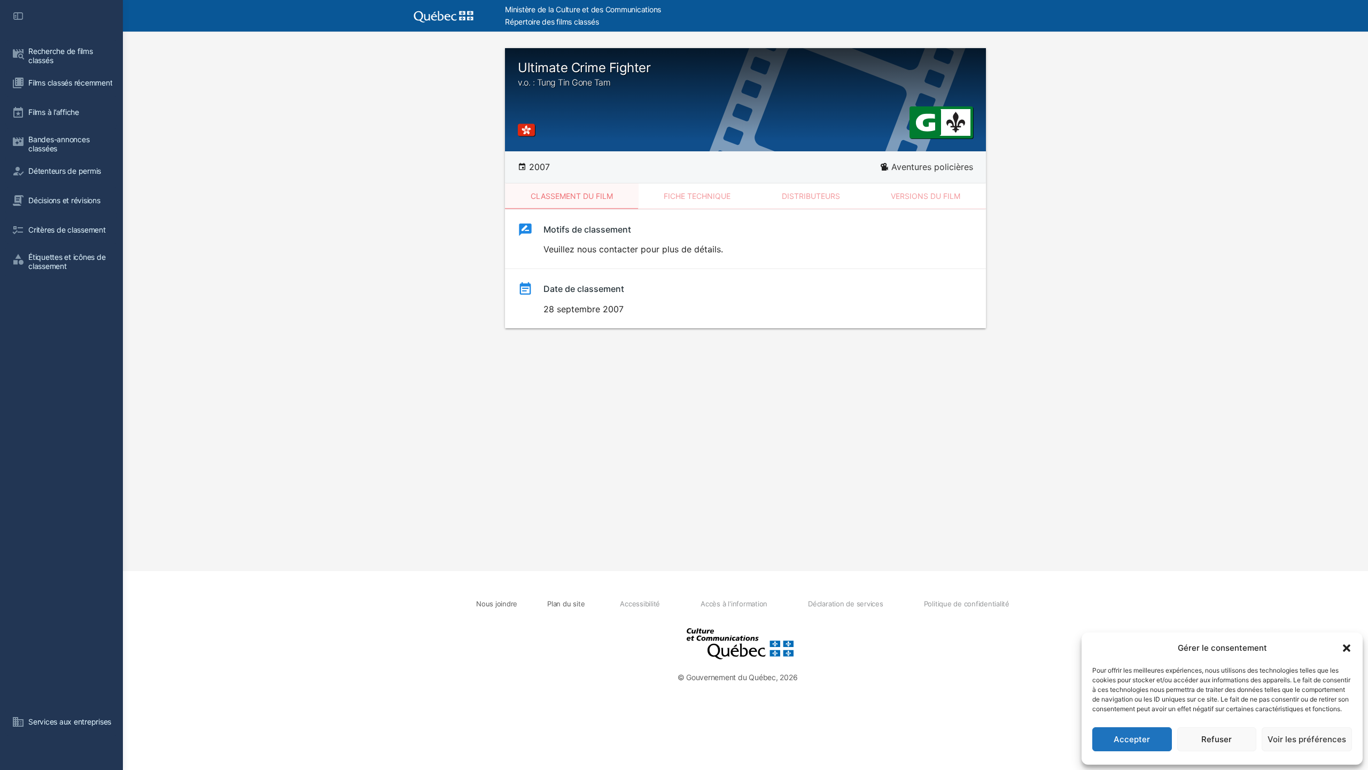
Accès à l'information (734, 603)
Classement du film (572, 196)
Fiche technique (697, 196)
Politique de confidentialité (966, 603)
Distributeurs (811, 196)
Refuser (1216, 739)
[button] (1346, 648)
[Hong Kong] (528, 129)
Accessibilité (640, 603)
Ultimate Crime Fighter (584, 74)
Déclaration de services (845, 603)
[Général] (925, 121)
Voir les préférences (1307, 739)
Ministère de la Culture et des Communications (583, 9)
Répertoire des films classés (551, 21)
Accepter (1132, 739)
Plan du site (566, 603)
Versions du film (925, 196)
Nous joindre (496, 603)
